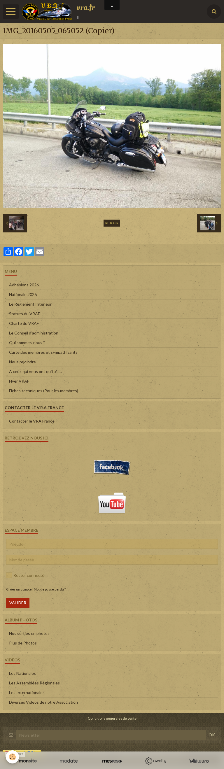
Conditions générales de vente (112, 718)
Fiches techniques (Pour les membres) (43, 390)
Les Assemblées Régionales (34, 682)
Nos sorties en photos (29, 633)
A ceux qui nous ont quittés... (35, 371)
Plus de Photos (23, 642)
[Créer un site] (25, 761)
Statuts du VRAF (24, 313)
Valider (17, 602)
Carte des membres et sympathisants (43, 352)
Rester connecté (28, 575)
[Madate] (68, 761)
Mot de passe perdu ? (50, 589)
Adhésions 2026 (24, 284)
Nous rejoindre (22, 361)
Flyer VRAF (19, 381)
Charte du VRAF (24, 323)
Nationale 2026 (23, 294)
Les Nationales (22, 673)
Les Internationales (27, 692)
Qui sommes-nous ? (27, 342)
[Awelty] (155, 761)
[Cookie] (12, 756)
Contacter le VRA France (32, 420)
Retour (111, 223)
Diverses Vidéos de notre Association (43, 702)
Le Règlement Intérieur (30, 304)
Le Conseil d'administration (33, 332)
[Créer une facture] (198, 761)
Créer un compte (19, 589)
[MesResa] (112, 761)
